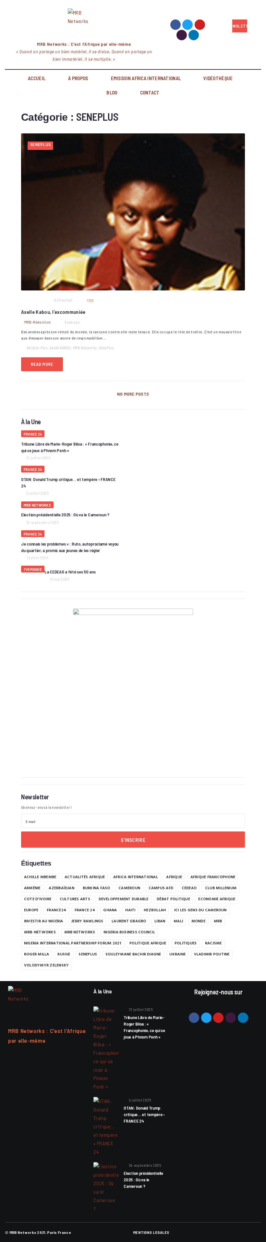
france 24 (85, 910)
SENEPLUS (40, 145)
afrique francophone (213, 877)
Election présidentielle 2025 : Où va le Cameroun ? (65, 514)
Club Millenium (220, 888)
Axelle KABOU (60, 347)
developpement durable (124, 899)
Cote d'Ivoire (37, 899)
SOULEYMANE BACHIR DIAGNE (133, 954)
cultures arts (75, 899)
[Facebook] (175, 24)
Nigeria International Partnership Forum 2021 (72, 943)
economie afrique (216, 899)
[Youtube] (200, 24)
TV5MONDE (33, 569)
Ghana (110, 910)
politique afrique (147, 943)
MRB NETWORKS (37, 505)
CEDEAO (189, 888)
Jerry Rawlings (87, 921)
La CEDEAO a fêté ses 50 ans (69, 571)
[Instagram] (181, 35)
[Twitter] (187, 24)
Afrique (174, 877)
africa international (135, 877)
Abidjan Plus (37, 347)
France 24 (33, 434)
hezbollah (155, 910)
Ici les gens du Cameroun (200, 910)
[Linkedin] (193, 35)
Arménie (32, 888)
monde (198, 921)
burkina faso (96, 888)
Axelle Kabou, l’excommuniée (53, 312)
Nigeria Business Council (129, 932)
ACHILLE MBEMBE (40, 877)
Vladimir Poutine (212, 954)
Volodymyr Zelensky (46, 965)
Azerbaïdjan (61, 888)
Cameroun (129, 888)
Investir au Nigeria (43, 921)
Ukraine (177, 954)
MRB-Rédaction (37, 322)
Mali (178, 921)
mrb (218, 921)
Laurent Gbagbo (129, 921)
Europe (31, 910)
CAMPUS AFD (161, 888)
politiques (186, 943)
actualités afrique (85, 877)
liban (159, 921)
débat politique (173, 899)
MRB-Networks (85, 347)
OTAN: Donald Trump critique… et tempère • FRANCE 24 (144, 1114)
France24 (56, 910)
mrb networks (79, 932)
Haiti (130, 910)
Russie (63, 954)
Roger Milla (36, 954)
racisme (213, 943)
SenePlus (106, 347)
